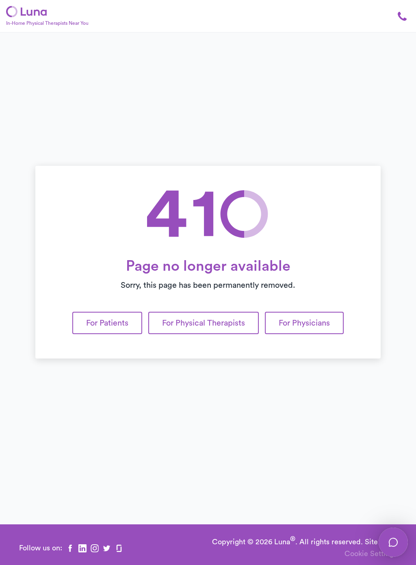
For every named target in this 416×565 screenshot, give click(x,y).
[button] (398, 16)
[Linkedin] (82, 548)
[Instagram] (95, 548)
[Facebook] (70, 548)
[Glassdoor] (119, 548)
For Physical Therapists (203, 323)
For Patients (107, 323)
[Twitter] (107, 548)
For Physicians (304, 323)
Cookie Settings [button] (370, 553)
